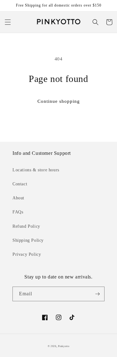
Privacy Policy (26, 254)
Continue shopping (58, 101)
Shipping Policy (28, 240)
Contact (19, 184)
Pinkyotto (63, 346)
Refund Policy (26, 226)
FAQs (17, 212)
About (18, 198)
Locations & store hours (35, 170)
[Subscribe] (97, 294)
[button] (8, 22)
